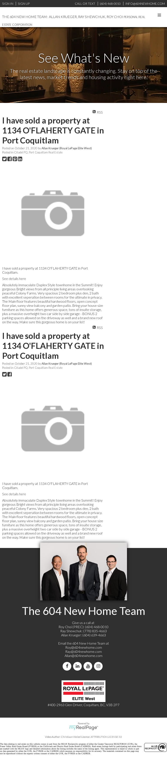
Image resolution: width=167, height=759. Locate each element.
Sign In (7, 3)
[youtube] (89, 666)
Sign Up (24, 3)
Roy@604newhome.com (83, 647)
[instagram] (99, 666)
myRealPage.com (83, 728)
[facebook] (68, 666)
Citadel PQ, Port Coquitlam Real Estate (38, 152)
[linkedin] (78, 666)
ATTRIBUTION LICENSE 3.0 (106, 736)
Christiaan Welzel (71, 736)
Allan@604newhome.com (83, 655)
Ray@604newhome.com (83, 651)
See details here (14, 278)
